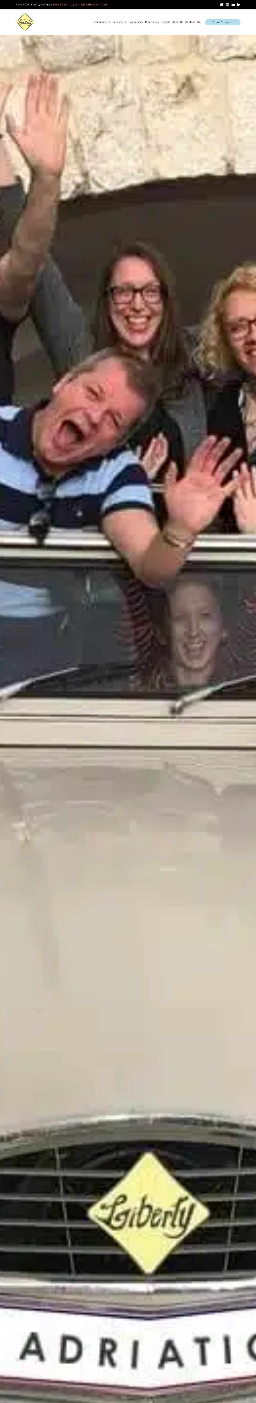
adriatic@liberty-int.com (91, 4)
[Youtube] (233, 5)
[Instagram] (227, 5)
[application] (108, 22)
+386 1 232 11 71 (63, 4)
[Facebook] (222, 5)
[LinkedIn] (238, 5)
